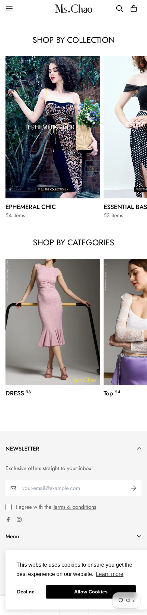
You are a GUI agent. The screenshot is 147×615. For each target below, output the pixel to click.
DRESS (18, 393)
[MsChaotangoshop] (73, 8)
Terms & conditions (74, 507)
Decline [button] (26, 591)
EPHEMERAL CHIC (30, 206)
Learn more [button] (109, 574)
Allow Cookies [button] (91, 591)
